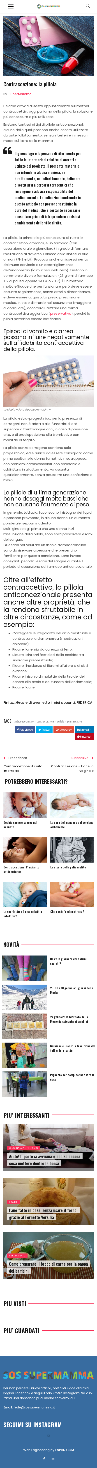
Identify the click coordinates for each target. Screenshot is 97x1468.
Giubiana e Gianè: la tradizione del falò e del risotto (72, 1048)
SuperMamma (20, 94)
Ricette (13, 1202)
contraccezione (45, 721)
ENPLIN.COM (64, 1450)
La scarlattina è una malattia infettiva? (22, 913)
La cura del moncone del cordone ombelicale (71, 824)
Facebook (26, 730)
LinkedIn (85, 730)
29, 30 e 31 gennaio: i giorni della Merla (71, 990)
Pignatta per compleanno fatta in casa (72, 1077)
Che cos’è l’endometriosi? (67, 911)
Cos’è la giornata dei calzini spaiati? (68, 961)
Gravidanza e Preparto (23, 1148)
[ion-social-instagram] (53, 1459)
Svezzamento (17, 1255)
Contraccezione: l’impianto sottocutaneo (21, 869)
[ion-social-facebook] (44, 1459)
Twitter (45, 730)
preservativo (60, 313)
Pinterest (85, 737)
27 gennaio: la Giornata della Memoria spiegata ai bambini (69, 1019)
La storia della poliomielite (68, 867)
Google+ (65, 730)
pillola (60, 721)
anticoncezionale (24, 721)
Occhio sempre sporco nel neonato (20, 824)
